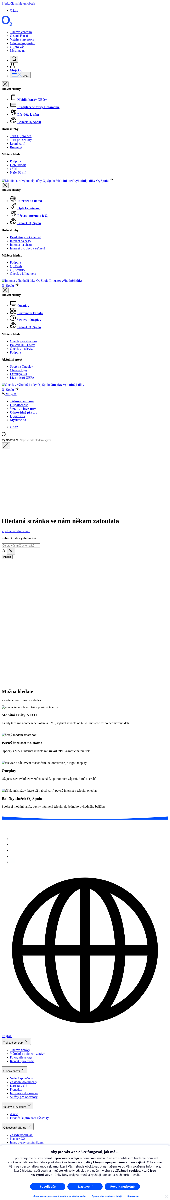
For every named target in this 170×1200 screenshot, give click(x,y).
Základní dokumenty (23, 1082)
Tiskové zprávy (20, 1050)
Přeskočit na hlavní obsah (18, 3)
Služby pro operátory (24, 1097)
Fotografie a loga (21, 1057)
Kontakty (16, 1089)
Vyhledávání (10, 440)
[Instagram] (12, 838)
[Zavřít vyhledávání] (6, 445)
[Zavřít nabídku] (5, 84)
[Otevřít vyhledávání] (14, 59)
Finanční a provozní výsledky (29, 1118)
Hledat (7, 556)
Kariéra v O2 (18, 1085)
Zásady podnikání (21, 1135)
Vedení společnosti (22, 1078)
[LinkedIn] (12, 862)
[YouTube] (12, 856)
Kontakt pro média (22, 1061)
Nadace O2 (17, 1138)
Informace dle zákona (24, 1093)
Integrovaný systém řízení (27, 1142)
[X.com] (12, 850)
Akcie (14, 1114)
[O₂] (7, 25)
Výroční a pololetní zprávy (27, 1053)
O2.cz (14, 10)
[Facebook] (12, 844)
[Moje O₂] (12, 66)
